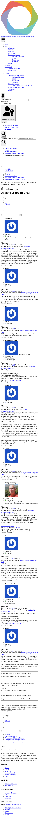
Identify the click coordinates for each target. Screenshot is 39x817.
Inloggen (4, 122)
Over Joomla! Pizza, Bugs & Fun (22, 85)
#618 (13, 608)
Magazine (7, 65)
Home (6, 44)
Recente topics (9, 171)
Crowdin (17, 527)
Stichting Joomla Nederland (13, 808)
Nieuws (7, 46)
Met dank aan (9, 813)
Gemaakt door (17, 743)
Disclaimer (8, 811)
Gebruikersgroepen (14, 55)
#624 (13, 329)
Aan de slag (8, 67)
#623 (13, 365)
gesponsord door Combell (13, 804)
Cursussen (11, 89)
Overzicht (7, 169)
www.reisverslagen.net (7, 526)
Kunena (24, 743)
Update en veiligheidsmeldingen (14, 153)
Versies (10, 50)
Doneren (7, 809)
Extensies (11, 51)
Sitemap (7, 814)
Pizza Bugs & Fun (13, 84)
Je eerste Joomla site (14, 68)
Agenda (7, 73)
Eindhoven (15, 60)
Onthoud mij (7, 104)
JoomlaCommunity (10, 774)
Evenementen (12, 53)
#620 (13, 509)
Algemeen (11, 48)
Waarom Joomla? (10, 773)
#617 (13, 651)
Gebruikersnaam (6, 99)
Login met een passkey (8, 119)
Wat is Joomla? (9, 771)
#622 (13, 407)
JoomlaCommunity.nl (11, 148)
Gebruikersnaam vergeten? (13, 127)
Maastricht (15, 61)
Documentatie (12, 70)
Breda (14, 58)
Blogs (10, 63)
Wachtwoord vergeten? (11, 125)
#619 (13, 558)
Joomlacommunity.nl (11, 151)
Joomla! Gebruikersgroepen (16, 75)
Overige (10, 91)
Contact (7, 776)
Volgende (7, 204)
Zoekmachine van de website (9, 138)
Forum (7, 72)
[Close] (1, 166)
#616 (13, 245)
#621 (13, 471)
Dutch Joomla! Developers (16, 87)
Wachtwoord (5, 101)
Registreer (8, 129)
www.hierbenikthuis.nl (14, 380)
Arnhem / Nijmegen (18, 56)
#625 (13, 291)
